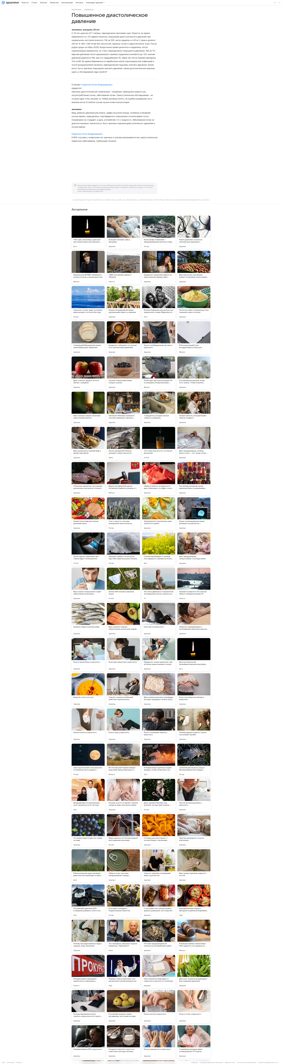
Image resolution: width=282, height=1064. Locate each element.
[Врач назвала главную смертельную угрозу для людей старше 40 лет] (123, 619)
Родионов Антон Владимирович (97, 84)
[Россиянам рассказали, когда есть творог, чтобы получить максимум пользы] (193, 372)
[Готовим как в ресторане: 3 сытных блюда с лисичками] (158, 830)
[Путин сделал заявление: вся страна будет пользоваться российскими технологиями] (88, 548)
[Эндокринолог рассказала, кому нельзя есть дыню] (158, 513)
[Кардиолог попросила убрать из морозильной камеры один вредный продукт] (158, 267)
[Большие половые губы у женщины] (123, 232)
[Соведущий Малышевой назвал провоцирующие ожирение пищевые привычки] (88, 337)
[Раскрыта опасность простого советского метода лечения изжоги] (123, 1041)
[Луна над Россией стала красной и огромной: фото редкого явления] (88, 760)
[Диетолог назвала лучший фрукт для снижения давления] (193, 971)
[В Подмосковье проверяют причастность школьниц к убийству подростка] (88, 971)
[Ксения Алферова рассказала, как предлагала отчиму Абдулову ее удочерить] (158, 302)
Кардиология (89, 9)
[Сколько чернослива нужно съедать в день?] (123, 372)
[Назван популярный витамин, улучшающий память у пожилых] (123, 302)
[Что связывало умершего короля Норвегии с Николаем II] (123, 936)
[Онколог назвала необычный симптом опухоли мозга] (123, 689)
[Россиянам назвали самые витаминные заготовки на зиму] (123, 1006)
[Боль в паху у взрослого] (123, 724)
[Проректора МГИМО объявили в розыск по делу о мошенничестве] (88, 267)
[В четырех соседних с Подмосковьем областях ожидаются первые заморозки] (123, 900)
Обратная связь (230, 1062)
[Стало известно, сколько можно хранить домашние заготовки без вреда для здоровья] (158, 900)
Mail (3, 1062)
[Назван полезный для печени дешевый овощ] (88, 513)
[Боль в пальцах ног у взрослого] (158, 1041)
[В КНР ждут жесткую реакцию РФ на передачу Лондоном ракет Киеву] (158, 372)
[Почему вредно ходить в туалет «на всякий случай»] (193, 724)
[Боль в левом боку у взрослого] (88, 654)
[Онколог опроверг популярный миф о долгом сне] (158, 865)
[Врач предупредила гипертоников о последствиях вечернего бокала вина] (193, 548)
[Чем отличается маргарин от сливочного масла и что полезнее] (158, 971)
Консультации (76, 9)
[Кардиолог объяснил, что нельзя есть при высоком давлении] (123, 337)
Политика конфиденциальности (268, 1062)
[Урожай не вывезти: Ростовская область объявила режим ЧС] (193, 584)
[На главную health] (12, 2)
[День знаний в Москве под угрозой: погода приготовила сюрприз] (158, 795)
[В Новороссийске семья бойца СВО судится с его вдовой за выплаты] (193, 936)
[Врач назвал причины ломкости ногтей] (193, 865)
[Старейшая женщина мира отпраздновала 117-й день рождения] (193, 1041)
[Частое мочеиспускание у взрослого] (193, 795)
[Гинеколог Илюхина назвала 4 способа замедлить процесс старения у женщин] (123, 408)
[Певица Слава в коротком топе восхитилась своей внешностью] (123, 971)
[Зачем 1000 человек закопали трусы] (123, 584)
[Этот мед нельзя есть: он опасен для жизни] (158, 443)
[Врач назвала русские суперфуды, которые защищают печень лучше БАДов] (158, 689)
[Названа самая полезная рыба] (88, 619)
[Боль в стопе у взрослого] (193, 1006)
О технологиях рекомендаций (246, 1062)
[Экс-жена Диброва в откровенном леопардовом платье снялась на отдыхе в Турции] (158, 584)
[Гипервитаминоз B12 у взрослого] (88, 1041)
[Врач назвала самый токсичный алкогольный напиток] (88, 408)
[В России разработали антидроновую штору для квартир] (193, 337)
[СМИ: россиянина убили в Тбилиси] (123, 267)
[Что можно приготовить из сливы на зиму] (88, 830)
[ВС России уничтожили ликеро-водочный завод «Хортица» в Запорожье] (123, 760)
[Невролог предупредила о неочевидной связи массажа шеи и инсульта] (193, 619)
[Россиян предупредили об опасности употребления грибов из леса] (158, 936)
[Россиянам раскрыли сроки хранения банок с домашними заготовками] (193, 478)
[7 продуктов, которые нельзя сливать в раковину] (158, 408)
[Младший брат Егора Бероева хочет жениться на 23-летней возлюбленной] (88, 795)
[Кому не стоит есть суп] (88, 689)
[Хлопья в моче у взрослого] (88, 724)
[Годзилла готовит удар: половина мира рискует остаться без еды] (88, 302)
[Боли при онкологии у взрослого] (123, 654)
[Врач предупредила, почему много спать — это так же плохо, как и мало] (193, 443)
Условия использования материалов (211, 1062)
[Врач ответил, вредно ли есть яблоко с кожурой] (88, 372)
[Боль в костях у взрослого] (158, 1006)
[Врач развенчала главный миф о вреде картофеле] (88, 443)
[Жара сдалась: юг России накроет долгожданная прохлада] (123, 830)
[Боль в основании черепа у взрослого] (158, 724)
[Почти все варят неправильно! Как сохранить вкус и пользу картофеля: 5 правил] (193, 302)
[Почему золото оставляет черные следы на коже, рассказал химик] (123, 795)
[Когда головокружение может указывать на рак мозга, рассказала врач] (193, 513)
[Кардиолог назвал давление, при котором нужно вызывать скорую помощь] (158, 654)
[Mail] (3, 2)
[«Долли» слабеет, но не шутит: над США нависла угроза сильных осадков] (123, 548)
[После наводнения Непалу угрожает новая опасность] (123, 443)
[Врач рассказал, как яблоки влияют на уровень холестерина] (193, 267)
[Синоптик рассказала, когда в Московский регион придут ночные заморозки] (193, 760)
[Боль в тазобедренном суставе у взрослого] (158, 337)
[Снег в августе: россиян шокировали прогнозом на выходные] (123, 513)
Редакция (194, 1062)
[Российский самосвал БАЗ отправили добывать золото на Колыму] (88, 900)
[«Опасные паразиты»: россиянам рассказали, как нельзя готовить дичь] (88, 478)
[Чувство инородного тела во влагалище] (193, 830)
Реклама (19, 1062)
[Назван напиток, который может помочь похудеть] (193, 408)
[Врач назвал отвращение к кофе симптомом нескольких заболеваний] (88, 584)
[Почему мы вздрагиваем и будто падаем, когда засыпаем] (88, 936)
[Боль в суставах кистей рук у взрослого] (193, 689)
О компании (10, 1062)
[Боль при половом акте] (158, 619)
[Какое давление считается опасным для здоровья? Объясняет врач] (193, 232)
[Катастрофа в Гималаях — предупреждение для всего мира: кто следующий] (158, 232)
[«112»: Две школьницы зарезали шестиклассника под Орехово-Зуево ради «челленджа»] (88, 232)
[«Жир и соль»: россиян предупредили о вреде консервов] (123, 865)
